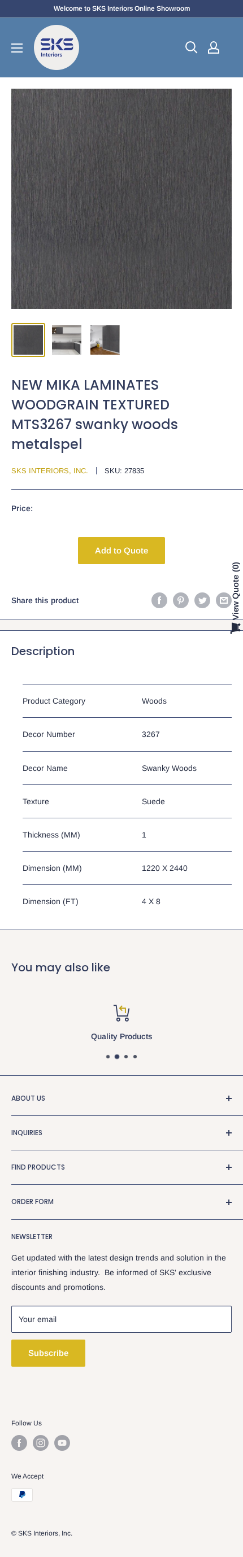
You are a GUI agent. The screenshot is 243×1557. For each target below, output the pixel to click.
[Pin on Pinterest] (181, 600)
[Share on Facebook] (159, 600)
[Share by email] (224, 600)
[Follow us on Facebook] (19, 1443)
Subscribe (48, 1353)
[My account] (213, 47)
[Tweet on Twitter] (202, 600)
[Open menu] (17, 48)
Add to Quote (121, 550)
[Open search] (191, 47)
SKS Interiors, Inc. (49, 470)
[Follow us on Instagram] (41, 1443)
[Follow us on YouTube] (62, 1443)
